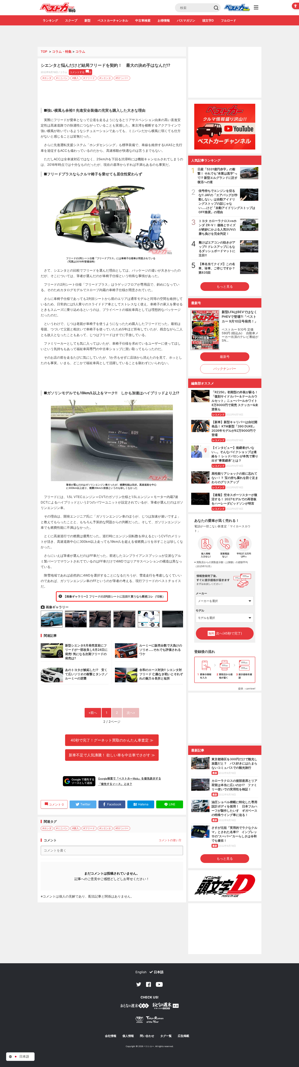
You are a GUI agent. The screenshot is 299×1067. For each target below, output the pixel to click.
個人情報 (128, 1035)
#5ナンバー (122, 78)
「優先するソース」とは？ (115, 784)
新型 (87, 20)
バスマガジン (186, 20)
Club (236, 7)
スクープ (71, 20)
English (140, 972)
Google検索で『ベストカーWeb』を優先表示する (129, 778)
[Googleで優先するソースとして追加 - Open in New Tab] (79, 781)
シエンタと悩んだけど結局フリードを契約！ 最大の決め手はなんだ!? (105, 65)
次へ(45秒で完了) (225, 633)
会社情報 (110, 1035)
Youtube (159, 984)
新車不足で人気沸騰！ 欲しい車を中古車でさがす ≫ (112, 755)
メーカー (201, 593)
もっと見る (225, 286)
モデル (200, 610)
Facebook (148, 984)
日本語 (159, 972)
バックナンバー (224, 369)
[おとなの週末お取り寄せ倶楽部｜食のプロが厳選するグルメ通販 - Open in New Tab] (134, 1006)
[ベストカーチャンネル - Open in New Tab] (224, 127)
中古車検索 (143, 20)
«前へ (93, 713)
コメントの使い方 (170, 840)
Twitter (138, 984)
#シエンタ (105, 78)
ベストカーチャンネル (113, 20)
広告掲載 (183, 1035)
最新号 (225, 357)
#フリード (89, 78)
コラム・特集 (62, 51)
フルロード (228, 20)
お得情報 (164, 20)
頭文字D (208, 20)
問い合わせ (147, 1035)
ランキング (50, 20)
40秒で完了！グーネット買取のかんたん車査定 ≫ (112, 740)
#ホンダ (47, 78)
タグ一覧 (166, 1035)
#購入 (75, 78)
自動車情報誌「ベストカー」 (58, 7)
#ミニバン (62, 78)
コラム (80, 51)
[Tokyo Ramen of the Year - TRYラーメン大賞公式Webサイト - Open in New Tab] (149, 1020)
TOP (44, 51)
